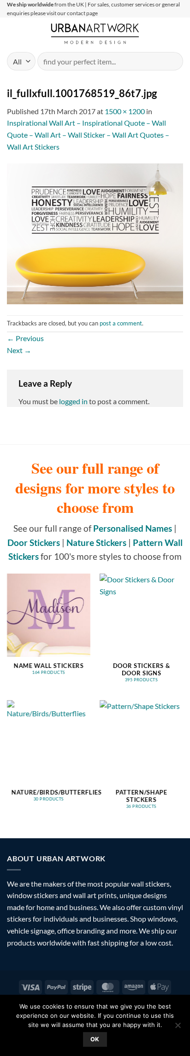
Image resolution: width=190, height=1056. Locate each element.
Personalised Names (132, 528)
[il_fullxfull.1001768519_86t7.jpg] (95, 232)
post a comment (121, 323)
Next (19, 350)
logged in (73, 401)
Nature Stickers (96, 542)
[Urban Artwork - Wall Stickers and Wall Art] (95, 33)
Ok (95, 1039)
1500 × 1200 (125, 111)
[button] (12, 34)
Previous (25, 338)
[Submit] (172, 61)
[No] (177, 1028)
